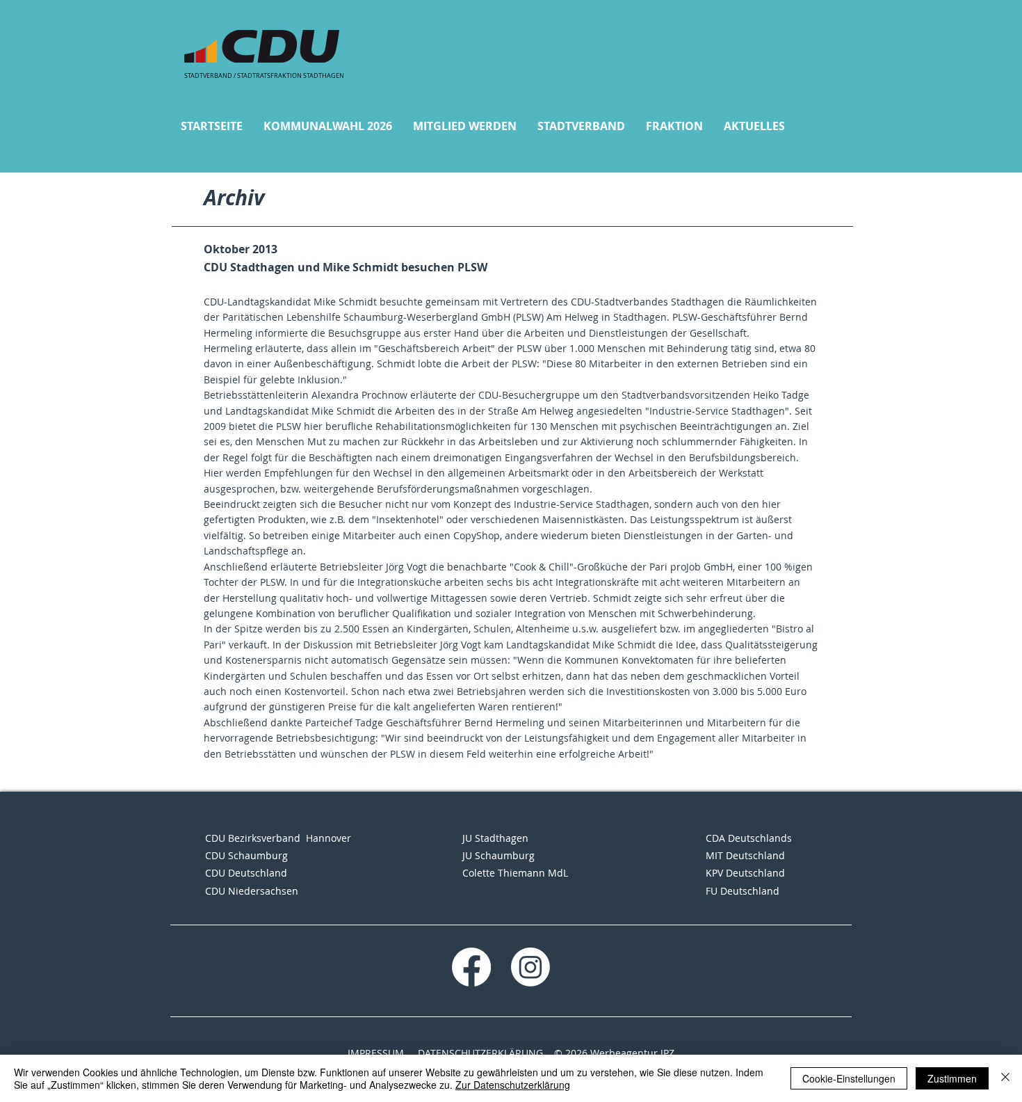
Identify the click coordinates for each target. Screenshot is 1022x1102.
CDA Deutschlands (749, 838)
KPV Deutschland (745, 872)
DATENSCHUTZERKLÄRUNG (480, 1053)
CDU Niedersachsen (251, 890)
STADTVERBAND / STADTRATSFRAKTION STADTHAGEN (264, 76)
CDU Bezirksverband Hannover (278, 838)
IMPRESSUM (376, 1053)
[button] (328, 126)
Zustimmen (952, 1078)
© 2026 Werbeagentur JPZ (614, 1053)
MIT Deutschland (745, 855)
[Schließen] (1005, 1078)
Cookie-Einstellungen (848, 1078)
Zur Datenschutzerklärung (512, 1085)
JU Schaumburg (498, 855)
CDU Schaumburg (246, 855)
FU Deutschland (742, 890)
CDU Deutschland (246, 872)
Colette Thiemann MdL (515, 872)
